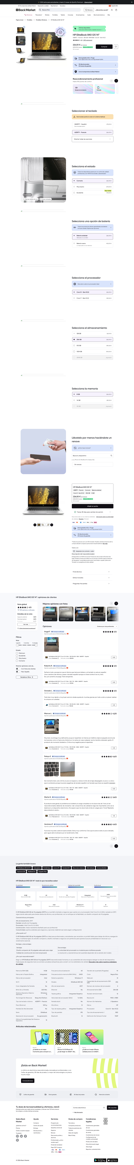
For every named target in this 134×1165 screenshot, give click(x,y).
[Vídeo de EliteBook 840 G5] (20, 40)
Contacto (36, 1123)
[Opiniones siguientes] (116, 846)
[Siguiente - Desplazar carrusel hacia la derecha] (116, 81)
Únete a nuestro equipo (23, 1130)
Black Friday (71, 1135)
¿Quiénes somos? (21, 1125)
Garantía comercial (56, 1128)
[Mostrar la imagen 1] (39, 525)
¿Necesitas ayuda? (102, 10)
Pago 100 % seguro (56, 1147)
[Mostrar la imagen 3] (47, 525)
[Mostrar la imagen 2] (43, 525)
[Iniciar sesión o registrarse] (112, 10)
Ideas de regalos (73, 1133)
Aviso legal (89, 1147)
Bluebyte (81, 519)
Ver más (105, 543)
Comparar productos (74, 1125)
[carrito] (116, 10)
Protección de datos (92, 1141)
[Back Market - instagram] (17, 1136)
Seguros (53, 1130)
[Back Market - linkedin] (21, 1136)
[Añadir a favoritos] (116, 46)
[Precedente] (34, 524)
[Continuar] (51, 524)
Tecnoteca (71, 1123)
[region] (95, 89)
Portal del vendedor (56, 1145)
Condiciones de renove (92, 1135)
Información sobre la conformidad (104, 516)
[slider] (17, 645)
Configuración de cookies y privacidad (92, 1138)
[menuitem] (47, 15)
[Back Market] (25, 10)
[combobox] (92, 455)
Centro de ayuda (38, 1125)
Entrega (35, 1128)
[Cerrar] (131, 2)
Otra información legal (92, 1144)
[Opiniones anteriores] (111, 846)
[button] (60, 32)
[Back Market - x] (17, 1140)
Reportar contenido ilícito (93, 1149)
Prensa (18, 1128)
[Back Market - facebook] (25, 1136)
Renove (53, 1133)
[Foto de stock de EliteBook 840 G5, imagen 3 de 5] (20, 61)
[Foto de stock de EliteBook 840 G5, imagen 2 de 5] (20, 51)
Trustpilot (18, 1133)
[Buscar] (40, 9)
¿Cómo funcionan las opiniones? (27, 628)
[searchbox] (61, 10)
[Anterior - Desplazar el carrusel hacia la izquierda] (111, 81)
